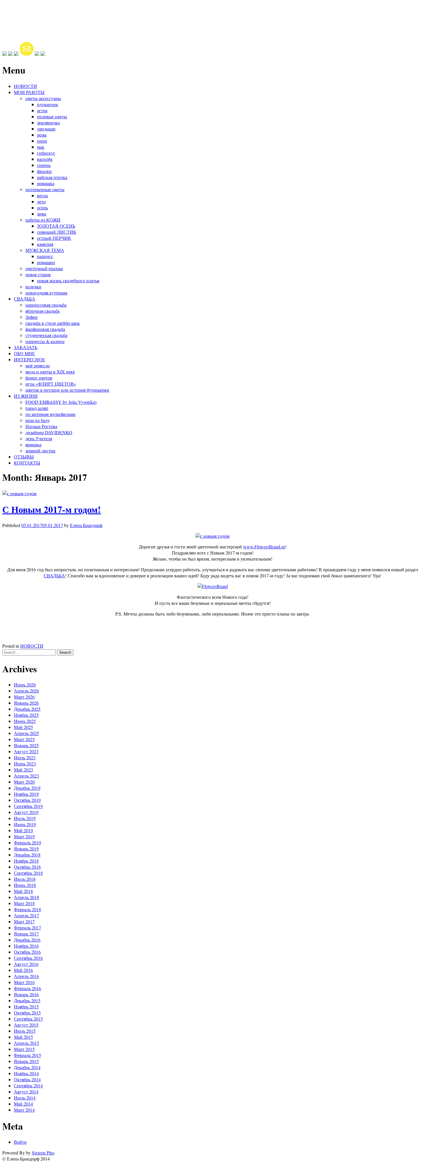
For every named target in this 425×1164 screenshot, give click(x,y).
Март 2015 (24, 1049)
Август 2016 (26, 964)
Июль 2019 (25, 818)
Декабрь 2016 (27, 940)
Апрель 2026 (26, 691)
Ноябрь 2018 (26, 861)
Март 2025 (24, 739)
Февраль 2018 (27, 909)
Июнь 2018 (25, 885)
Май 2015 (23, 1037)
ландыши (46, 129)
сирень (44, 165)
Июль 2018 (25, 879)
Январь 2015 (26, 1061)
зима (41, 214)
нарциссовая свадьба (45, 305)
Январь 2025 (26, 745)
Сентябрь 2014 (28, 1085)
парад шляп (36, 408)
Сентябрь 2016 (28, 958)
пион (42, 141)
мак (40, 147)
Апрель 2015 (26, 1043)
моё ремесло (37, 365)
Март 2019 (24, 836)
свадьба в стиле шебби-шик (52, 323)
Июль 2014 (25, 1098)
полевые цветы (52, 116)
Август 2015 (26, 1025)
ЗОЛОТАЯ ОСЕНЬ (56, 226)
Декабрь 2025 (27, 709)
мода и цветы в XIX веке (50, 372)
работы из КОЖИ (42, 220)
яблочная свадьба (42, 311)
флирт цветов (38, 378)
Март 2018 (24, 903)
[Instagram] (16, 54)
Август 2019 (26, 812)
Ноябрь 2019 (26, 794)
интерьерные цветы (44, 189)
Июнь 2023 (25, 763)
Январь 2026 (26, 703)
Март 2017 (24, 921)
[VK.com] (37, 54)
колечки (33, 286)
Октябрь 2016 (27, 952)
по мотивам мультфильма (50, 414)
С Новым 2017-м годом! (51, 509)
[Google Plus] (10, 54)
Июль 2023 (25, 757)
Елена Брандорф (86, 525)
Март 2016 (24, 982)
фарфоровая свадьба (45, 329)
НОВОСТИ (25, 86)
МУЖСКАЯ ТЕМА (44, 250)
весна (42, 195)
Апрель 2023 (26, 776)
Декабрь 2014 (27, 1067)
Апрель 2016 (26, 976)
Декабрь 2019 (27, 788)
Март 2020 (24, 782)
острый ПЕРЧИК (54, 238)
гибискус (46, 153)
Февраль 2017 (27, 927)
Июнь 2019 (25, 824)
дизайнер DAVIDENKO (48, 432)
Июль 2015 (25, 1031)
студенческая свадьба (46, 335)
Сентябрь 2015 (28, 1019)
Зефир (31, 317)
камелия (45, 244)
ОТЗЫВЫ (24, 457)
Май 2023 (23, 770)
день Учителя (38, 438)
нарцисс (45, 256)
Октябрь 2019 (27, 800)
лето (41, 201)
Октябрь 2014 (27, 1079)
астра (42, 110)
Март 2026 (24, 697)
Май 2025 (23, 727)
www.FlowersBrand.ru (264, 547)
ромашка (45, 183)
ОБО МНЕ (24, 353)
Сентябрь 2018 (28, 873)
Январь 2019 (26, 849)
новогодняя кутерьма (46, 293)
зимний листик (40, 450)
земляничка (48, 122)
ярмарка (33, 444)
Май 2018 (23, 891)
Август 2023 (26, 751)
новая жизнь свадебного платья (68, 280)
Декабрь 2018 (27, 855)
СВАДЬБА (24, 299)
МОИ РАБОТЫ (29, 92)
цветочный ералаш (44, 268)
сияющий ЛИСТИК (56, 232)
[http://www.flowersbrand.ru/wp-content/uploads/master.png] (42, 54)
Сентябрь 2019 (28, 806)
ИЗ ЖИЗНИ (26, 396)
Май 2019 (23, 830)
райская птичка (52, 177)
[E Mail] (27, 54)
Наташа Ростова (41, 426)
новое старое (38, 274)
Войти (20, 1142)
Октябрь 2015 (27, 1013)
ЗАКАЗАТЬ (25, 347)
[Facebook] (4, 54)
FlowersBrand (30, 13)
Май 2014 (23, 1104)
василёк (45, 159)
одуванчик (47, 104)
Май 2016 (23, 970)
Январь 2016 (26, 994)
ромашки (46, 262)
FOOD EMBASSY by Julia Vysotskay (61, 402)
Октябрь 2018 (27, 867)
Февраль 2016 (27, 988)
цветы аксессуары (43, 98)
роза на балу (37, 420)
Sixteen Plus (43, 1153)
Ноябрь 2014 (26, 1073)
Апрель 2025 (26, 733)
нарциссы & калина (44, 341)
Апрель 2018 (26, 897)
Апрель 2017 (26, 915)
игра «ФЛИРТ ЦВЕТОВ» (50, 384)
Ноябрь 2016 (26, 946)
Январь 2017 (26, 934)
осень (42, 208)
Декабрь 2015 (27, 1000)
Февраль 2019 (27, 842)
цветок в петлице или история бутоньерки (67, 390)
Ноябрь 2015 (26, 1006)
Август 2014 (26, 1092)
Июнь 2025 (25, 721)
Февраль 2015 (27, 1055)
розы (42, 135)
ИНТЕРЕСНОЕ (29, 359)
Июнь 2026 (25, 685)
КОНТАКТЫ (27, 463)
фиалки (44, 171)
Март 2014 (24, 1110)
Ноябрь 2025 (26, 715)
